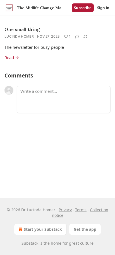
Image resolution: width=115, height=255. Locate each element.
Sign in (103, 7)
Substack (29, 243)
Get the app (85, 229)
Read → (11, 57)
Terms (81, 209)
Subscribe (83, 7)
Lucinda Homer (19, 36)
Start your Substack (43, 229)
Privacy (65, 209)
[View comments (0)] (77, 36)
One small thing (22, 29)
